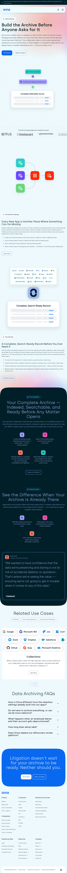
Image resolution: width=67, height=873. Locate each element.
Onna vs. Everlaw (6, 820)
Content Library (22, 843)
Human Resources (6, 852)
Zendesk (20, 823)
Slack (19, 804)
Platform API (5, 804)
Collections (38, 804)
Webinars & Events (23, 849)
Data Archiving (39, 814)
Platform (4, 801)
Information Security (7, 849)
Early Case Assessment (41, 807)
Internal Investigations (41, 810)
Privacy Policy (22, 869)
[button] (62, 10)
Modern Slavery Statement (48, 869)
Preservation (38, 801)
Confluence (21, 817)
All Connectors (22, 801)
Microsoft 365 (22, 810)
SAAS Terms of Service (34, 869)
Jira (19, 814)
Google (20, 807)
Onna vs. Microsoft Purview (9, 829)
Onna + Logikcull (6, 810)
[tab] (33, 703)
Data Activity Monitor (40, 817)
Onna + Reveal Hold (7, 807)
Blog (19, 846)
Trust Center (38, 855)
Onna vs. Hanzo (6, 826)
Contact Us (38, 858)
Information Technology (8, 846)
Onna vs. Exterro (6, 823)
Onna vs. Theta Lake (7, 832)
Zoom (19, 826)
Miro (19, 820)
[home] (6, 10)
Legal (3, 843)
